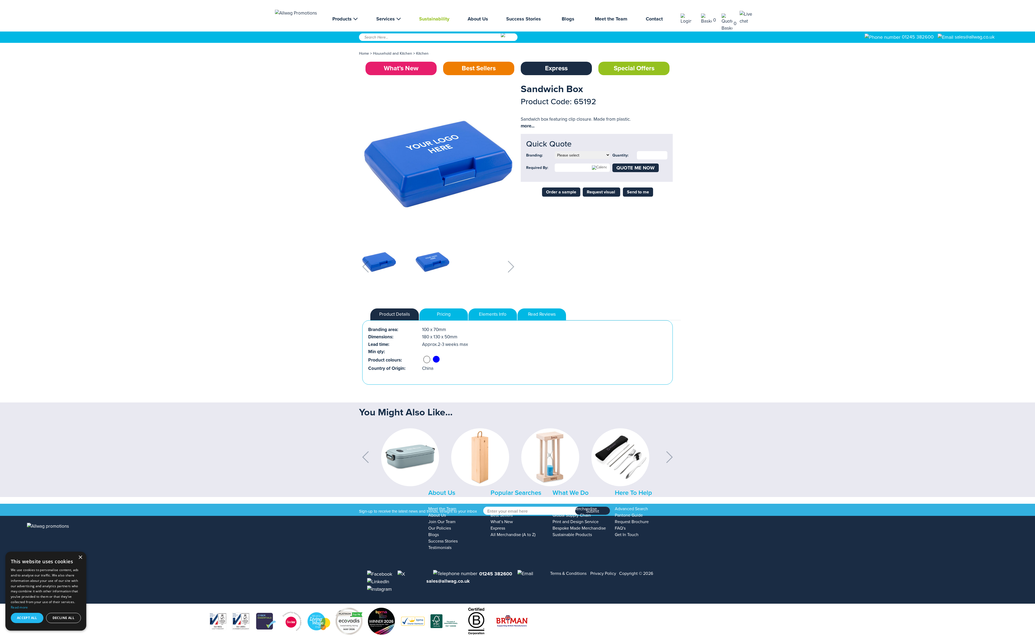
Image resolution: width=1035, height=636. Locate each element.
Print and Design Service (576, 521)
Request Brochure (632, 521)
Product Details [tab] (394, 314)
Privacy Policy (603, 573)
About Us (478, 19)
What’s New (401, 68)
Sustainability (434, 19)
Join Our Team (442, 521)
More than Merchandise (575, 509)
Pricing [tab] (444, 314)
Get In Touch (627, 534)
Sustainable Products (572, 534)
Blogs (568, 19)
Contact (654, 19)
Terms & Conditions (568, 573)
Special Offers (634, 68)
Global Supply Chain (572, 515)
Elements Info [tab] (492, 314)
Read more (19, 607)
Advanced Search (631, 509)
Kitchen (422, 53)
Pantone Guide (629, 515)
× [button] (80, 557)
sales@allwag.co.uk (975, 37)
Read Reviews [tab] (542, 314)
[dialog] (45, 591)
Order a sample (561, 192)
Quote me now (635, 168)
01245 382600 (917, 37)
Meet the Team (611, 19)
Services (386, 19)
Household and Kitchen (392, 53)
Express (556, 68)
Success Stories (523, 19)
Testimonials (439, 547)
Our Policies (439, 528)
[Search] (509, 39)
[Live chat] (750, 18)
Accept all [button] (27, 618)
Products (342, 19)
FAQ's (620, 528)
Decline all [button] (63, 618)
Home (364, 53)
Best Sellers (479, 68)
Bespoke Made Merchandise (579, 528)
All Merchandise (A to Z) (513, 534)
